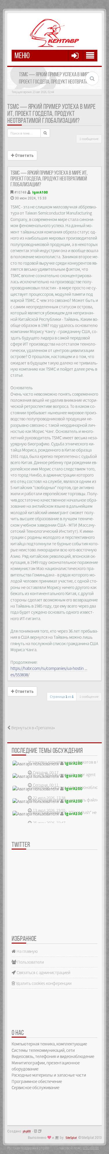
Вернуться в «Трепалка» (32, 727)
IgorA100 (40, 192)
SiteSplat (71, 1138)
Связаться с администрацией (43, 972)
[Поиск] (45, 133)
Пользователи (30, 962)
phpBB (27, 1131)
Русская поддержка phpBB (28, 1148)
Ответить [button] (23, 155)
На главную (27, 951)
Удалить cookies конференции (43, 983)
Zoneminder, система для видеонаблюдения (68, 787)
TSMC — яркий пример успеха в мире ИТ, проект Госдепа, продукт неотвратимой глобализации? (51, 114)
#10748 (20, 192)
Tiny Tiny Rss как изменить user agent (62, 774)
